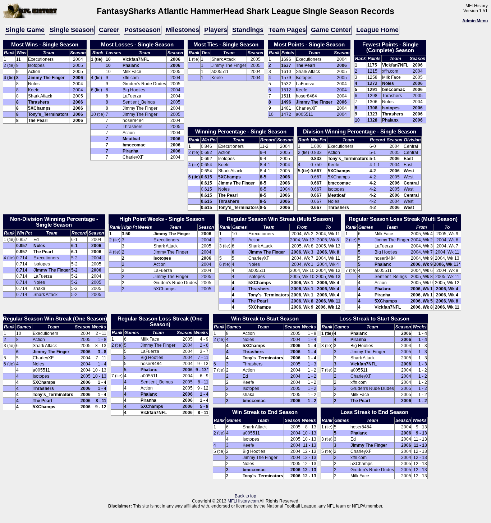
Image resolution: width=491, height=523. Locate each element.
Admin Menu (475, 20)
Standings (247, 29)
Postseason (142, 29)
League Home (377, 29)
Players (215, 29)
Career (109, 29)
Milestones (182, 29)
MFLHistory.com (243, 501)
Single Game (25, 29)
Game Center (331, 29)
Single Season (72, 29)
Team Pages (287, 29)
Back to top (245, 496)
